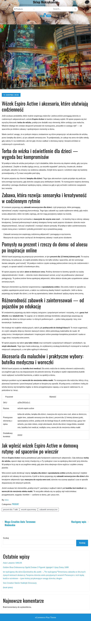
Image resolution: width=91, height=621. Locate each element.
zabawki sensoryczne (48, 510)
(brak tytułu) (8, 587)
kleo (7, 500)
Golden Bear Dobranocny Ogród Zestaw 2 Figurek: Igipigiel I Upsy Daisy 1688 (36, 567)
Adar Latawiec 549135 (12, 563)
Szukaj (6, 538)
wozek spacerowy (28, 510)
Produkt (15, 504)
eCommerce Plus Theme (45, 618)
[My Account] (41, 16)
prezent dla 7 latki (10, 510)
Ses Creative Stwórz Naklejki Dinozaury (20, 583)
